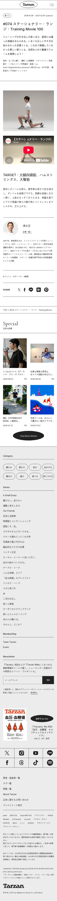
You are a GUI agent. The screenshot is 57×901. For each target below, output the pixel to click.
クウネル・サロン (40, 819)
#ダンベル (17, 276)
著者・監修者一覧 (11, 778)
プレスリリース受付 (12, 805)
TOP (5, 310)
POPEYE (6, 823)
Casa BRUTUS (26, 815)
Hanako (6, 819)
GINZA (50, 815)
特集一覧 (7, 788)
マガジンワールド (43, 823)
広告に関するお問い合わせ (16, 799)
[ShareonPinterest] (46, 289)
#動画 (26, 276)
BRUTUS (13, 815)
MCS (15, 823)
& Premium (16, 819)
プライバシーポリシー (11, 827)
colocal (27, 819)
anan (5, 815)
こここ (22, 823)
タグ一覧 (7, 783)
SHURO (31, 823)
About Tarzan (10, 794)
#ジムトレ (7, 276)
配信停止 (34, 693)
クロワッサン (40, 815)
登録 (48, 680)
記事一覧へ (27, 232)
